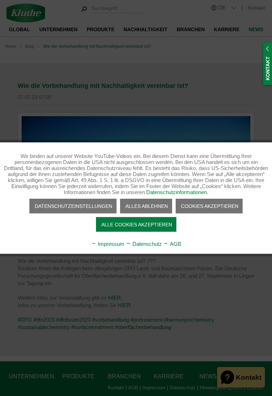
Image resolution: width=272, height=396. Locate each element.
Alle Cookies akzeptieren (136, 224)
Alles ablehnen (146, 206)
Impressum (110, 244)
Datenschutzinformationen (176, 192)
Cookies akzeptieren (209, 206)
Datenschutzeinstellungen (73, 206)
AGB (175, 244)
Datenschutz (146, 244)
